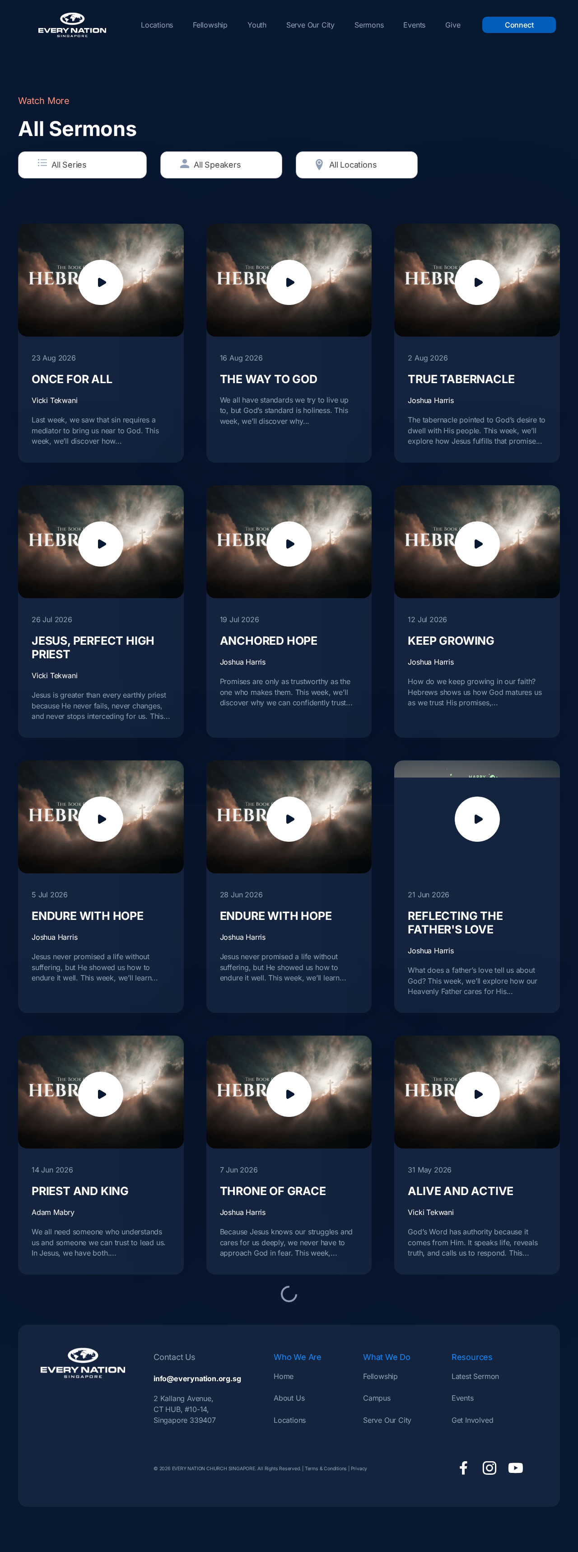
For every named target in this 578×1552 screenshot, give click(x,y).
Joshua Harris (430, 400)
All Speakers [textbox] (217, 164)
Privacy (359, 1469)
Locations (157, 24)
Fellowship (210, 24)
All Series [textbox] (69, 164)
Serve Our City (310, 24)
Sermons (369, 24)
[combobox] (82, 164)
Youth (256, 24)
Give (452, 24)
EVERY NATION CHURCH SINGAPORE (213, 1469)
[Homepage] (72, 25)
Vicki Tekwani (54, 400)
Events (414, 24)
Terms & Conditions (326, 1469)
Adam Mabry (53, 1212)
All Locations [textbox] (353, 164)
